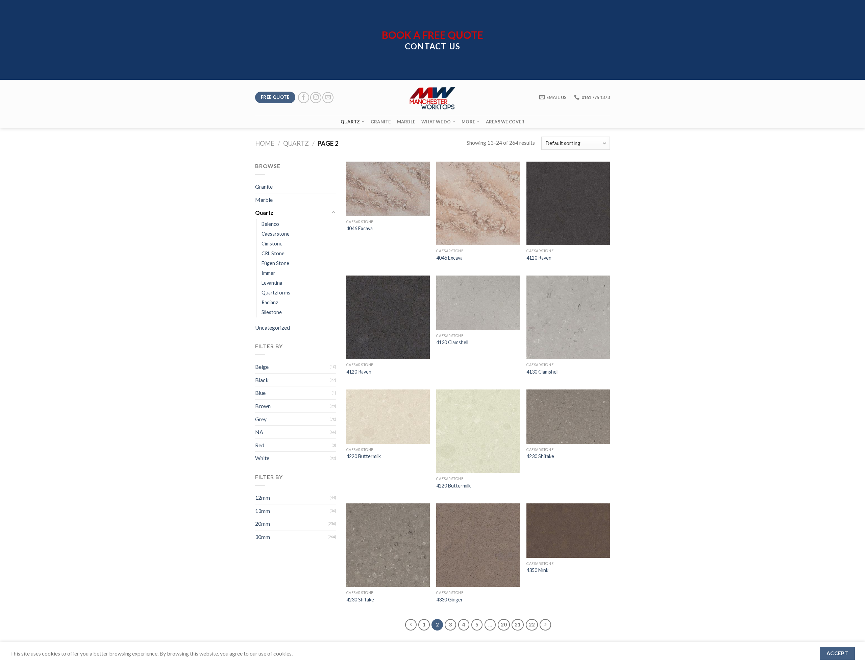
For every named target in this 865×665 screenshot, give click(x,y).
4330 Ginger (449, 599)
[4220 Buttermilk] (388, 416)
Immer (268, 273)
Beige (262, 366)
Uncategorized (272, 327)
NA (259, 432)
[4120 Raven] (568, 203)
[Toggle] (333, 213)
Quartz (350, 121)
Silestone (272, 312)
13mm (262, 510)
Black (262, 380)
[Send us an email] (327, 97)
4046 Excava (359, 228)
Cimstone (272, 243)
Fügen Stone (275, 263)
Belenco (270, 224)
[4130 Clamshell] (478, 303)
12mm (262, 497)
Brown (263, 406)
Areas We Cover (505, 121)
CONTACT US (432, 46)
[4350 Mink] (568, 530)
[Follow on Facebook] (303, 97)
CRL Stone (273, 253)
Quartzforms (276, 292)
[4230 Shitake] (568, 416)
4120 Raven (538, 258)
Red (259, 445)
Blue (260, 392)
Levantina (272, 283)
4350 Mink (537, 570)
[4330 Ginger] (478, 545)
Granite (381, 121)
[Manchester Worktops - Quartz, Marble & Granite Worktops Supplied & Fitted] (432, 98)
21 (518, 624)
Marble (406, 121)
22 (532, 624)
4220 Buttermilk (363, 456)
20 (504, 624)
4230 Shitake (540, 456)
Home (264, 143)
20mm (262, 523)
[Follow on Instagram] (315, 97)
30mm (262, 536)
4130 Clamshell (452, 342)
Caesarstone (276, 234)
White (262, 458)
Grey (261, 419)
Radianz (270, 302)
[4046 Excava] (388, 189)
